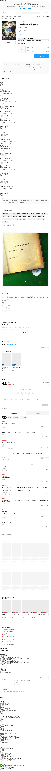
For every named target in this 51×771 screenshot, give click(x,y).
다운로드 (2, 100)
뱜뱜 (18, 28)
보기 (1, 743)
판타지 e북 (20, 21)
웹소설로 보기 (24, 43)
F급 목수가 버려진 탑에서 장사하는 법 (26, 615)
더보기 (47, 351)
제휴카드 (16, 678)
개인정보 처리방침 (9, 691)
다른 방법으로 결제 (4, 704)
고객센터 (5, 676)
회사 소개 (27, 678)
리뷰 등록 (45, 405)
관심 (20, 34)
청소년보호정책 (15, 691)
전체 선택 (2, 82)
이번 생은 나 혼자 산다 (16, 615)
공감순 (9, 417)
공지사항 (5, 679)
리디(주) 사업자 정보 (5, 689)
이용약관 (3, 691)
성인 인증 (2, 664)
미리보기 (9, 42)
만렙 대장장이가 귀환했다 (6, 615)
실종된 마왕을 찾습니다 (6, 368)
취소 (1, 667)
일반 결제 (8, 739)
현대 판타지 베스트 (6, 627)
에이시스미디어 (21, 30)
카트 (1, 86)
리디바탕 (16, 684)
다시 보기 (7, 755)
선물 (1, 88)
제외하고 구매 (3, 669)
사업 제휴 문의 (23, 680)
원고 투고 (22, 678)
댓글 (42, 426)
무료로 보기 (2, 725)
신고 (9, 427)
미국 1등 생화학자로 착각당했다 (35, 615)
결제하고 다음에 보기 (12, 733)
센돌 (42, 617)
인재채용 (27, 680)
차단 (11, 427)
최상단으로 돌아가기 (7, 672)
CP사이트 (16, 682)
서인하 (13, 617)
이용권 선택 (2, 724)
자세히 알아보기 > (20, 202)
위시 (1, 85)
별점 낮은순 (23, 417)
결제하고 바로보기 (3, 733)
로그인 (45, 12)
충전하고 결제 (3, 739)
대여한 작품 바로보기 (12, 710)
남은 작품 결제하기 (4, 710)
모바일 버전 (2, 769)
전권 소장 (41, 56)
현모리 (23, 617)
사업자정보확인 (21, 691)
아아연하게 (4, 617)
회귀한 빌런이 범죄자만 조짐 (45, 615)
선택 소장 (2, 89)
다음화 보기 (2, 755)
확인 (1, 718)
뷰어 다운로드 (17, 680)
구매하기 (5, 749)
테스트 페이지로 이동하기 (25, 8)
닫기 (3, 743)
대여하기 (2, 749)
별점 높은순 (15, 417)
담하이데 (33, 617)
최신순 (4, 417)
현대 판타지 (25, 21)
